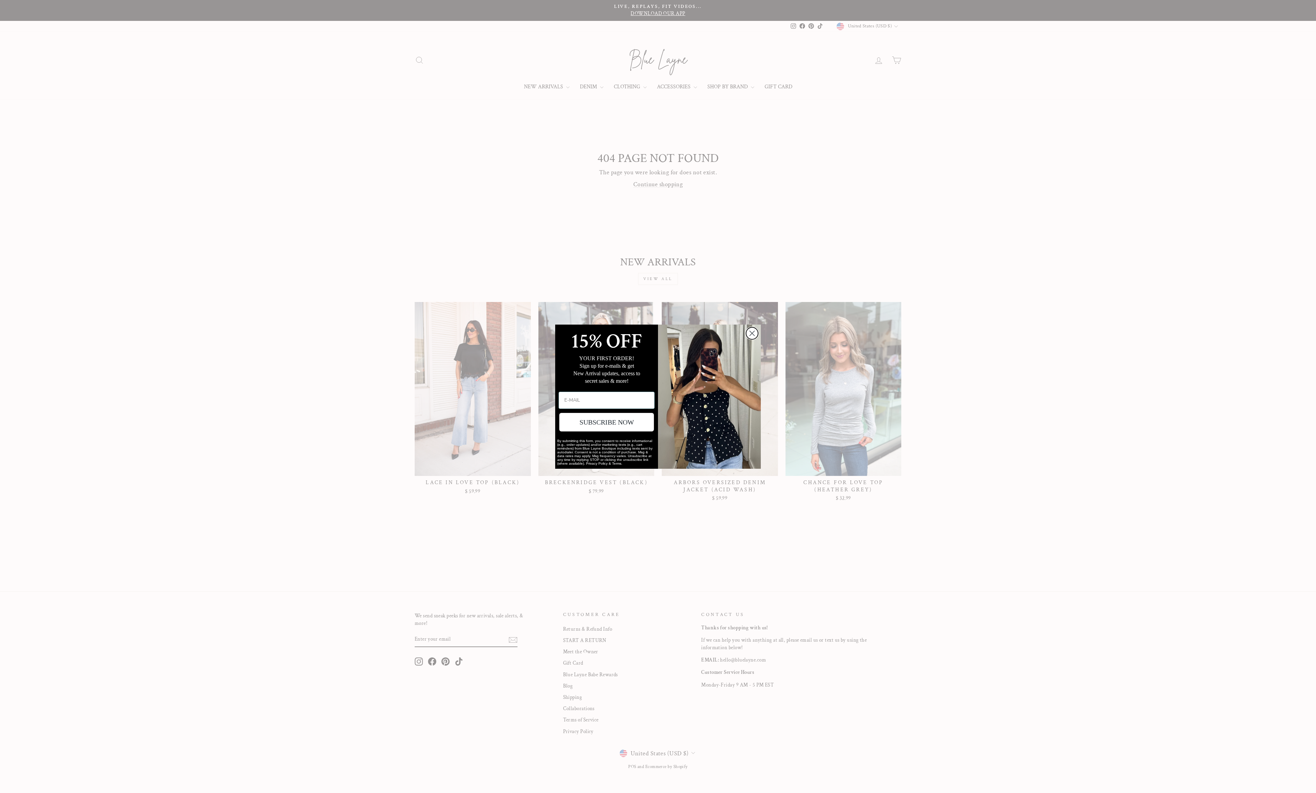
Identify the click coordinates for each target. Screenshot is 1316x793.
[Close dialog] (752, 333)
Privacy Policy (597, 463)
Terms (616, 463)
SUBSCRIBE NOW (607, 422)
